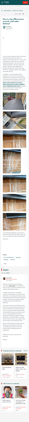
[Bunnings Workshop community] (6, 2)
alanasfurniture (5, 374)
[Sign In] (25, 2)
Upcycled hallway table (6, 368)
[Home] (1, 10)
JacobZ (4, 407)
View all (26, 350)
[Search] (1, 6)
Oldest (7, 273)
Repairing (18, 257)
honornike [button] (8, 26)
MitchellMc (18, 407)
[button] (4, 27)
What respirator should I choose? (6, 401)
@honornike (12, 285)
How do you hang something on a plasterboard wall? (20, 401)
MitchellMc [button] (9, 278)
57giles (17, 374)
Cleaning (12, 259)
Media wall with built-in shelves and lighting (21, 368)
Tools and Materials (9, 257)
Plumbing (6, 259)
